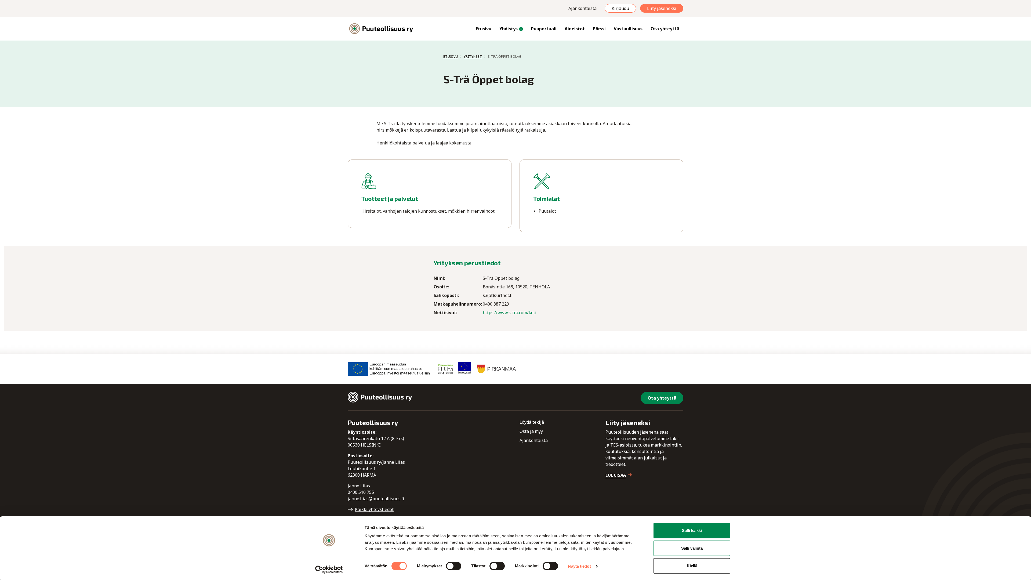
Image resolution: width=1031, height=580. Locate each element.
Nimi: (439, 278)
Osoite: (441, 287)
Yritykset (473, 56)
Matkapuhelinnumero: (458, 304)
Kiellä (692, 565)
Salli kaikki (692, 530)
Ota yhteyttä (665, 29)
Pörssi (599, 29)
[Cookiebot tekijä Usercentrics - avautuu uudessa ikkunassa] (329, 570)
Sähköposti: (446, 295)
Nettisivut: (445, 313)
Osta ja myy (531, 431)
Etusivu (483, 29)
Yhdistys (508, 29)
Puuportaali (544, 29)
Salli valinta (692, 548)
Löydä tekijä (532, 422)
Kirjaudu (620, 8)
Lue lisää (615, 474)
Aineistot (575, 29)
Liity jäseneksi (661, 8)
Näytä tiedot (579, 566)
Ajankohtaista (582, 8)
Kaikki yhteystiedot (374, 509)
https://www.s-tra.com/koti (509, 313)
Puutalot (547, 211)
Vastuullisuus (628, 29)
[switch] (453, 566)
